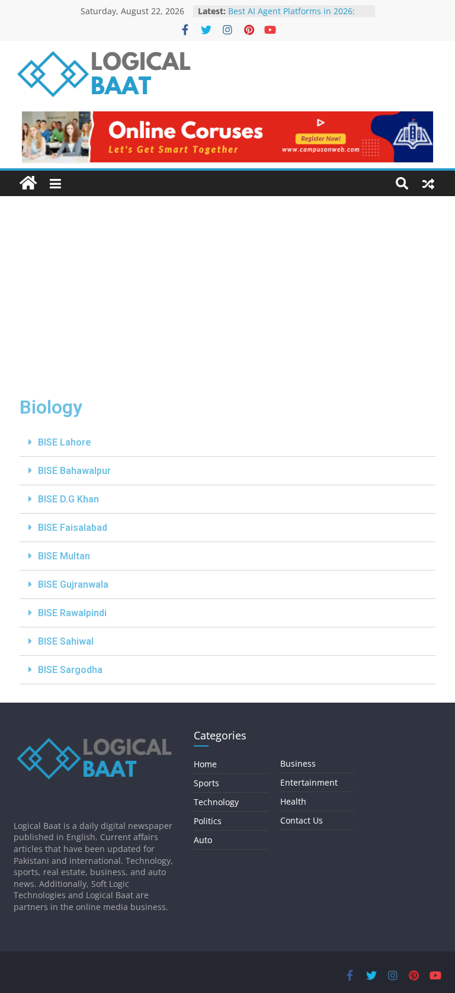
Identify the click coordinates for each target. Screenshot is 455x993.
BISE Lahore (64, 442)
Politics (208, 821)
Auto (203, 839)
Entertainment (309, 782)
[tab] (227, 442)
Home (205, 764)
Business (298, 763)
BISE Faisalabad (72, 527)
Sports (206, 783)
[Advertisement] (227, 285)
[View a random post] (428, 183)
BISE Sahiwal (66, 641)
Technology (216, 802)
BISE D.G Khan (68, 499)
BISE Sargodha (70, 669)
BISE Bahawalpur (74, 470)
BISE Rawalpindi (72, 613)
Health (293, 801)
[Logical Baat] (28, 183)
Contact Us (301, 820)
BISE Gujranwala (73, 584)
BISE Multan (64, 556)
